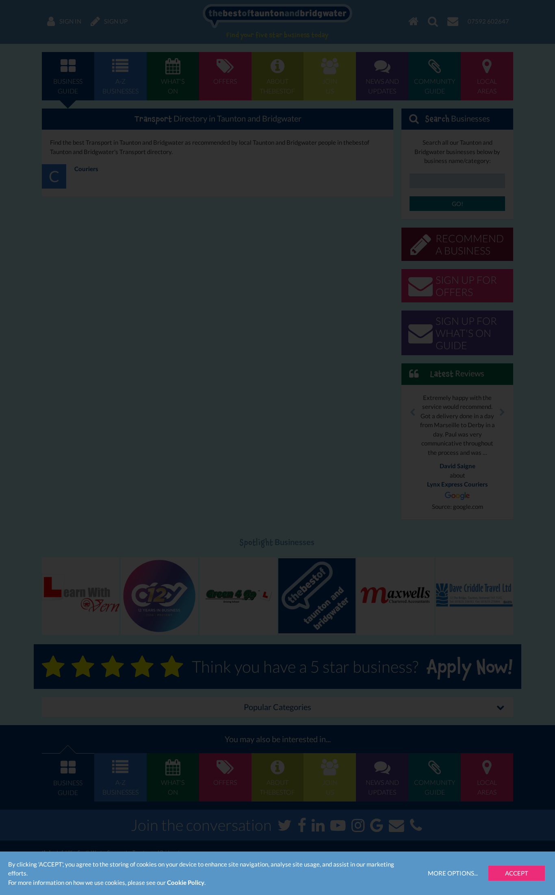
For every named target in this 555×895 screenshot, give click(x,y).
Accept (516, 873)
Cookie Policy (185, 882)
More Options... (453, 873)
